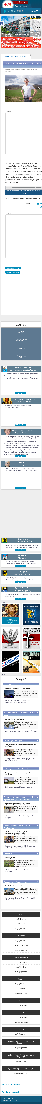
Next (38, 27)
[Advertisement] (21, 133)
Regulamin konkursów (11, 1084)
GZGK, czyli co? (10, 596)
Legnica (21, 324)
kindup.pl (21, 1101)
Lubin (21, 332)
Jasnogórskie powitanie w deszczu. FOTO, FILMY (20, 405)
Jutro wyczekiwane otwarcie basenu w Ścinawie (21, 731)
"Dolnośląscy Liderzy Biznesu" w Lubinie (18, 787)
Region (24, 56)
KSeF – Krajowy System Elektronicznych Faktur (20, 468)
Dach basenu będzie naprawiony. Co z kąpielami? (20, 564)
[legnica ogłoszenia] (31, 614)
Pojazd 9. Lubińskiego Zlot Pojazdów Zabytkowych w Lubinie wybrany (17, 701)
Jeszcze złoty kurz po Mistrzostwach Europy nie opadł (21, 545)
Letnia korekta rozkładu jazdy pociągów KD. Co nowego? (21, 817)
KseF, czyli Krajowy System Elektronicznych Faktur (21, 470)
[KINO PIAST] (31, 662)
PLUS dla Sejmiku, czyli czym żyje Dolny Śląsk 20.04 (21, 578)
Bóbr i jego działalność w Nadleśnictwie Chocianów (18, 871)
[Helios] (10, 662)
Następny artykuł (13, 272)
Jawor (21, 348)
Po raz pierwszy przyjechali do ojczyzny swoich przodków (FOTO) (20, 760)
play (8, 188)
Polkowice (21, 340)
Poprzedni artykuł (13, 268)
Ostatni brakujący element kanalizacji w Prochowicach (21, 378)
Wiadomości (8, 56)
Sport (17, 56)
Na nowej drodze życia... (12, 407)
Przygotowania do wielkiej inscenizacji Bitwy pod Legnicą (22, 594)
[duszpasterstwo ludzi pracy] (31, 638)
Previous (4, 27)
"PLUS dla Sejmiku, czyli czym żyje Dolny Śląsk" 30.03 (22, 580)
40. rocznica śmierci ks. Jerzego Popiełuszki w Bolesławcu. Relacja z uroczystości (20, 899)
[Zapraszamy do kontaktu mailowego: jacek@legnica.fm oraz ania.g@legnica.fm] (21, 42)
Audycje (21, 679)
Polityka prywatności (10, 1092)
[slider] (21, 26)
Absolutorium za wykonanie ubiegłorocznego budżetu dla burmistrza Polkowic (20, 847)
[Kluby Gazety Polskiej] (10, 638)
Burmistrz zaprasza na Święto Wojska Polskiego (20, 561)
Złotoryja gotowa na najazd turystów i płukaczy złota (21, 547)
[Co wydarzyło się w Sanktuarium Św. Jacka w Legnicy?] (10, 614)
